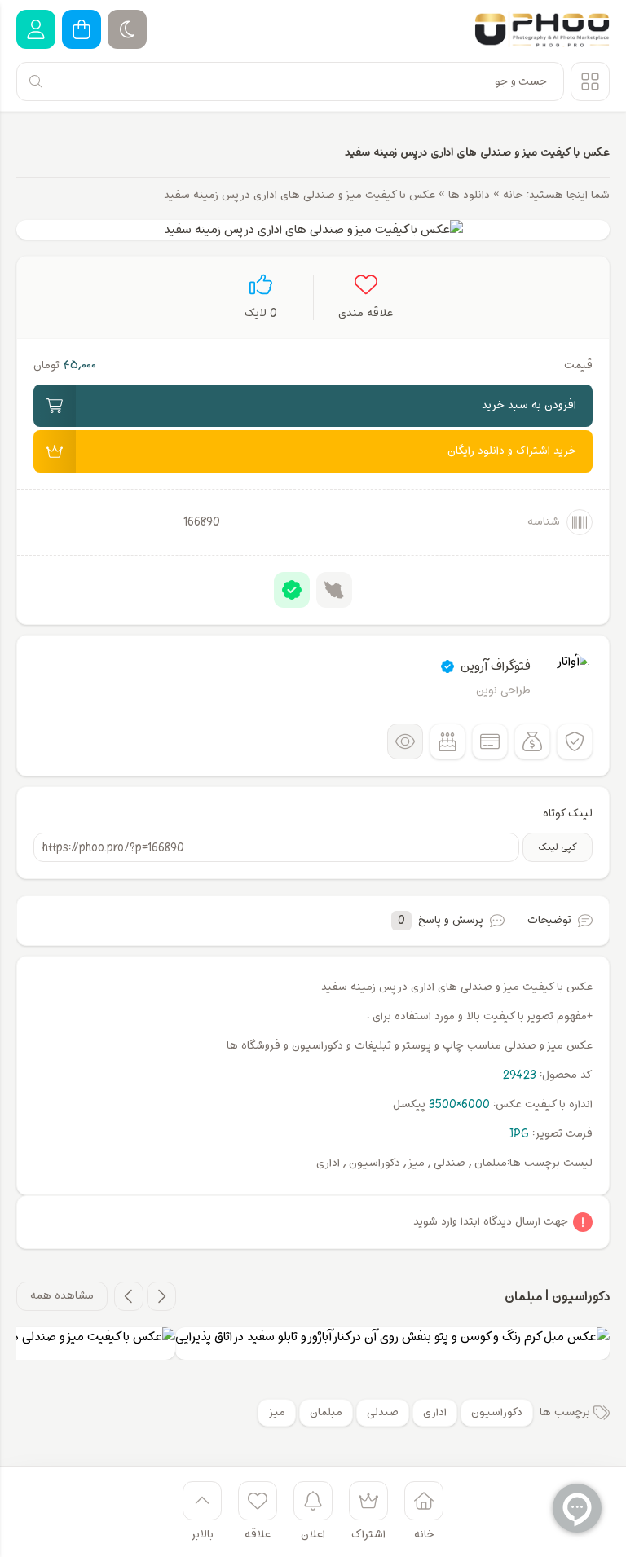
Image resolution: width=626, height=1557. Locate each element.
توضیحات (549, 920)
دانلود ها (469, 195)
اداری (435, 1412)
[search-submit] (36, 81)
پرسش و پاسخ (440, 920)
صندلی (383, 1412)
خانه (513, 195)
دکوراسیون (496, 1412)
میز (276, 1412)
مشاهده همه (62, 1296)
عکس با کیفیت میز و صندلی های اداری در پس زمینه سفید (477, 152)
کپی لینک (557, 847)
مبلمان (326, 1412)
